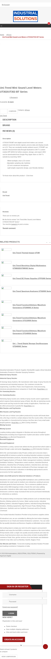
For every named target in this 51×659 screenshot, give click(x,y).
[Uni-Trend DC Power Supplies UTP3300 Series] (6, 276)
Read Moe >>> (17, 423)
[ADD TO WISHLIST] (3, 111)
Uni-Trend (3, 116)
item (49, 24)
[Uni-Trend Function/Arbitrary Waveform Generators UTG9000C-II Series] (6, 302)
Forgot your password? (10, 607)
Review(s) (14, 97)
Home (2, 35)
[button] (46, 242)
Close (48, 2)
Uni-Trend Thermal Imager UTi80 (26, 253)
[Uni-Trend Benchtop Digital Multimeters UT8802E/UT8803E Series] (6, 263)
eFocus (8, 35)
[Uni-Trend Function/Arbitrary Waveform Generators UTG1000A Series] (6, 315)
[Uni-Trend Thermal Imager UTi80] (6, 250)
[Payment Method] (30, 559)
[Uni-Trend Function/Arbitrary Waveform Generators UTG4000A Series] (6, 328)
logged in (14, 224)
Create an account (13, 639)
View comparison (8, 657)
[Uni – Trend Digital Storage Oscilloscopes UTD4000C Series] (6, 341)
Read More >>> (42, 389)
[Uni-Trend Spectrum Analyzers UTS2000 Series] (6, 289)
